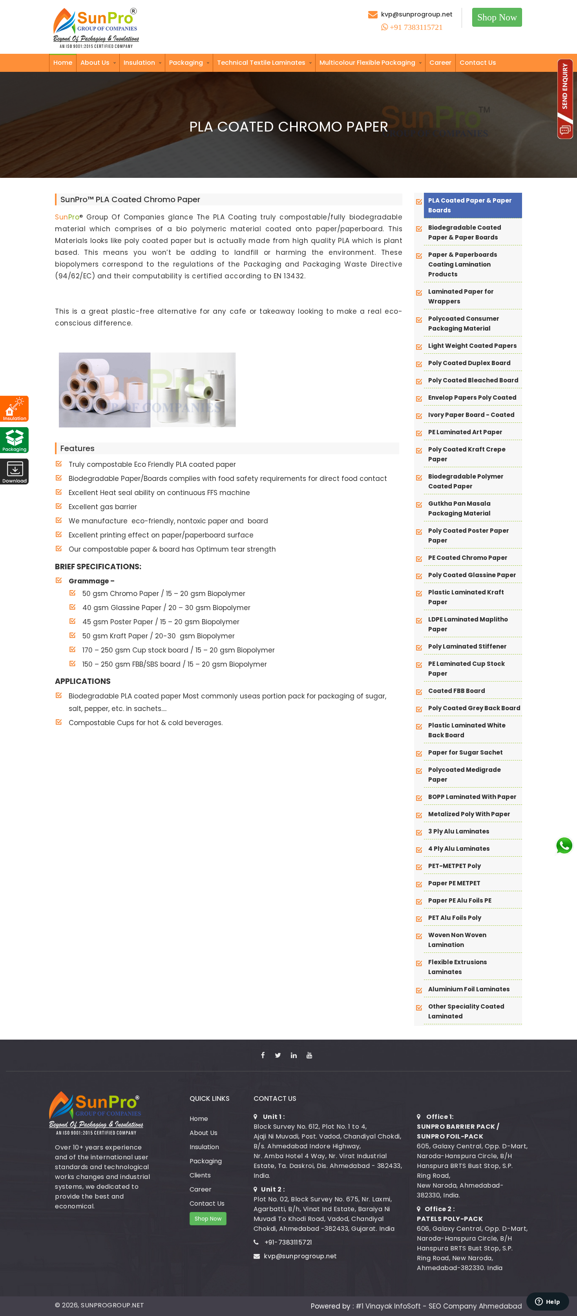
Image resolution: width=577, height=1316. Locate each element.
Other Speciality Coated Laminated (466, 1011)
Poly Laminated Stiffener (467, 646)
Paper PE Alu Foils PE (459, 900)
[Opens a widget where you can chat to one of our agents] (547, 1302)
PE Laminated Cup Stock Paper (466, 669)
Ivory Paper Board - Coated (471, 415)
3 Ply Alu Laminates (458, 831)
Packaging (186, 62)
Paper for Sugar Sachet (465, 752)
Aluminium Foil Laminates (469, 989)
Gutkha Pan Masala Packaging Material (459, 508)
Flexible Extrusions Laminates (457, 967)
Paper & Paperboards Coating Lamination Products (462, 264)
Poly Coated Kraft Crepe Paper (467, 454)
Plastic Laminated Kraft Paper (466, 597)
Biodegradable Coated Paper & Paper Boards (464, 232)
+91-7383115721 (288, 1242)
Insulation (139, 62)
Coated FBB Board (456, 691)
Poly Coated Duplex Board (469, 363)
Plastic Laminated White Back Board (467, 730)
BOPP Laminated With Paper (472, 797)
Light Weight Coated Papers (472, 346)
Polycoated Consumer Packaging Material (463, 323)
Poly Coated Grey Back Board (474, 708)
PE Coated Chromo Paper (468, 558)
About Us (95, 62)
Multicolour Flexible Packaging (367, 62)
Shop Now (497, 17)
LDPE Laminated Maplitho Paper (468, 624)
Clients (200, 1175)
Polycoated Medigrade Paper (464, 775)
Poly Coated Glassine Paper (472, 575)
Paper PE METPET (454, 883)
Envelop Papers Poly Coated (472, 397)
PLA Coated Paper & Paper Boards (470, 205)
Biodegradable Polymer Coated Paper (466, 481)
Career (440, 62)
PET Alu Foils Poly (454, 918)
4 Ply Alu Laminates (459, 848)
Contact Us (478, 62)
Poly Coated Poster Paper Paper (468, 535)
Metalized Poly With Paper (469, 814)
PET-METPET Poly (454, 866)
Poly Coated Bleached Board (473, 380)
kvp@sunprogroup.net (417, 14)
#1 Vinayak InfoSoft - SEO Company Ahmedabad (439, 1306)
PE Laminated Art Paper (465, 432)
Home (62, 62)
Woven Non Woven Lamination (457, 940)
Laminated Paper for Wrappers (461, 296)
